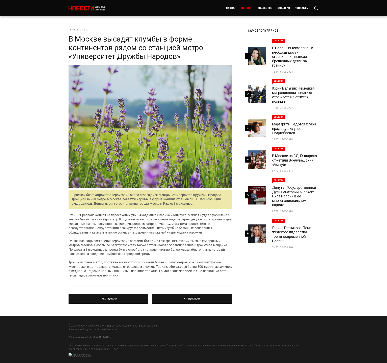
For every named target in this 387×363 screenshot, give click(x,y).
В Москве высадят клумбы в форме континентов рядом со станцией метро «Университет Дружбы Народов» (136, 48)
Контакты (302, 8)
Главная (230, 8)
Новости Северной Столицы (87, 8)
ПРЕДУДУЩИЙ (108, 297)
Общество (265, 8)
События (283, 8)
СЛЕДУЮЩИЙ (192, 297)
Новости (247, 8)
